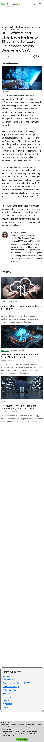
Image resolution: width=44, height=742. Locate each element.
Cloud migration (9, 27)
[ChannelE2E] (11, 4)
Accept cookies (22, 739)
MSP (4, 29)
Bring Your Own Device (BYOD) (16, 683)
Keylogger (7, 704)
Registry (6, 707)
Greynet (6, 700)
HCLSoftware (8, 96)
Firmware (7, 697)
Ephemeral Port (10, 690)
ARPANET (7, 676)
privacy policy (33, 733)
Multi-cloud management (14, 350)
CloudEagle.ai (23, 99)
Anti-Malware (9, 680)
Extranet (6, 693)
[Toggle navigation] (40, 4)
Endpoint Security (11, 686)
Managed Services (15, 29)
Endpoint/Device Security (27, 27)
